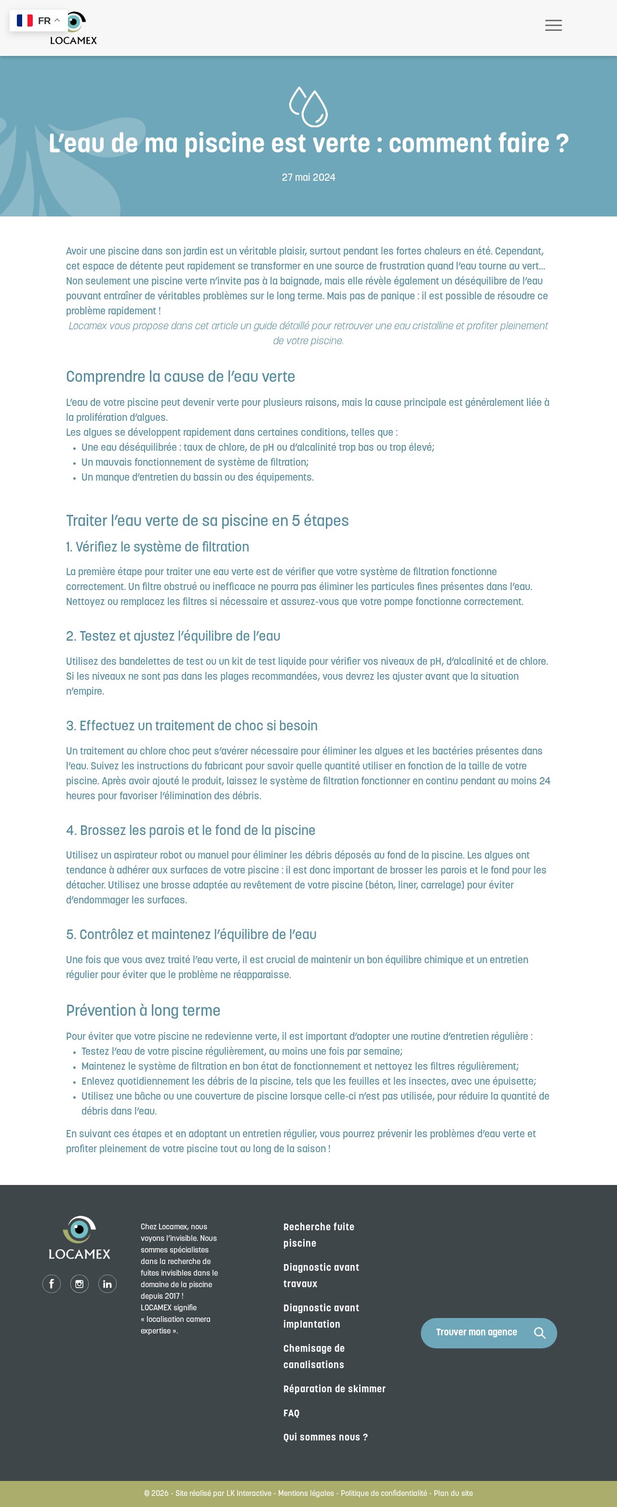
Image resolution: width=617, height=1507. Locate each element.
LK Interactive (249, 1494)
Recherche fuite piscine (319, 1236)
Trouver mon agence (476, 1333)
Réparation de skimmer (334, 1390)
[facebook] (51, 1284)
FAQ (291, 1414)
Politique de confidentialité (384, 1494)
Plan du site (453, 1494)
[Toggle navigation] (554, 28)
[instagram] (79, 1284)
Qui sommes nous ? (325, 1438)
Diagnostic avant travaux (321, 1277)
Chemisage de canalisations (314, 1358)
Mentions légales (306, 1494)
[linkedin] (107, 1284)
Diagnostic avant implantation (321, 1317)
